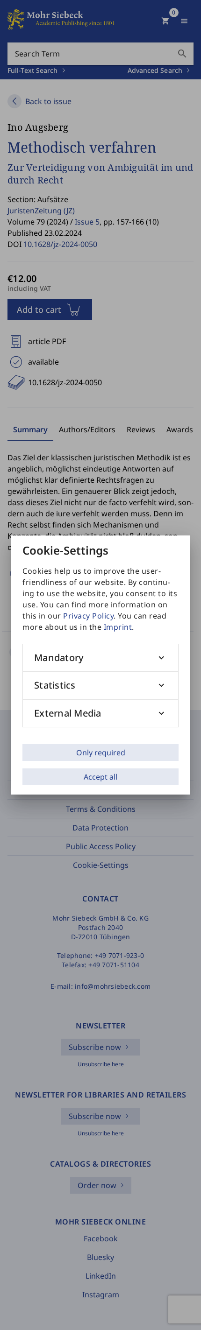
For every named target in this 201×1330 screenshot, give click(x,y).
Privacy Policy (88, 616)
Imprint (118, 627)
